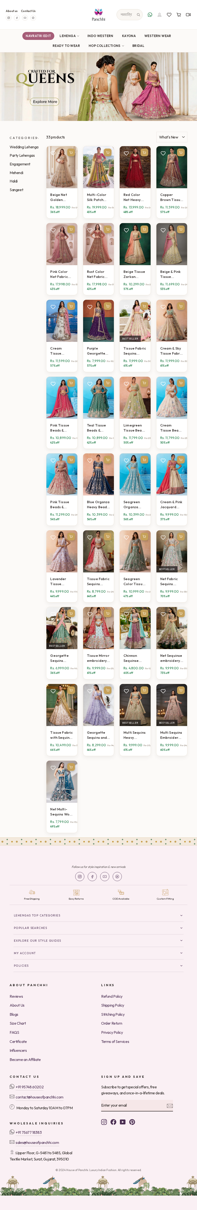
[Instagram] (9, 18)
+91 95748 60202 (29, 1087)
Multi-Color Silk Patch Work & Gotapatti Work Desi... (97, 197)
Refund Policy (112, 996)
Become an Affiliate (25, 1059)
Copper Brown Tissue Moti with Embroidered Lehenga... (171, 197)
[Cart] (179, 15)
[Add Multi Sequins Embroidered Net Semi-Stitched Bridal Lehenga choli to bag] (181, 690)
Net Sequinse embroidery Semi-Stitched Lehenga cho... (171, 658)
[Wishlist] (169, 15)
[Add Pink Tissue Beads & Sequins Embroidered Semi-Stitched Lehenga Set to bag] (71, 383)
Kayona (129, 36)
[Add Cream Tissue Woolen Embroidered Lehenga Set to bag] (71, 306)
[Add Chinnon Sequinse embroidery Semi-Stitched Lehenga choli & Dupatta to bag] (144, 613)
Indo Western (100, 36)
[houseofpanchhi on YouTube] (123, 1122)
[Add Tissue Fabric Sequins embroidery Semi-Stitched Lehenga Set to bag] (144, 306)
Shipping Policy (112, 1005)
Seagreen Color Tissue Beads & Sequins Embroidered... (135, 581)
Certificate (18, 1041)
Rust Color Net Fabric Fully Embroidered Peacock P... (98, 274)
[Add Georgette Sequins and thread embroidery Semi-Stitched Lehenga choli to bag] (107, 690)
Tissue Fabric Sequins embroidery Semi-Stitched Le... (134, 351)
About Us (17, 1005)
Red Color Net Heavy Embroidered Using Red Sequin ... (134, 197)
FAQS (14, 1032)
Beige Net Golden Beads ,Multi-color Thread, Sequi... (61, 197)
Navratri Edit (38, 36)
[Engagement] (98, 86)
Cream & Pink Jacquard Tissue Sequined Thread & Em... (171, 504)
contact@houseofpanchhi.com (39, 1097)
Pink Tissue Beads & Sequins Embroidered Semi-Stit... (61, 428)
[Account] (159, 15)
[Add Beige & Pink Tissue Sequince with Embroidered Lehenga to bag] (181, 229)
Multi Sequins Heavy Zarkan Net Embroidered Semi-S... (134, 735)
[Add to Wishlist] (53, 153)
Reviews (16, 996)
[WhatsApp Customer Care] (150, 15)
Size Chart (18, 1023)
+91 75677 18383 (29, 1132)
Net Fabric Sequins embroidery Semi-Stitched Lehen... (170, 581)
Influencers (18, 1050)
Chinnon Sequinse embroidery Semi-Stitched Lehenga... (133, 658)
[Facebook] (17, 18)
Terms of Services (115, 1041)
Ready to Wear (66, 46)
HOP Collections (105, 46)
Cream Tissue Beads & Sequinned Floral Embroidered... (171, 428)
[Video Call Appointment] (188, 15)
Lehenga (68, 36)
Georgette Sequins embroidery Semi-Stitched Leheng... (60, 658)
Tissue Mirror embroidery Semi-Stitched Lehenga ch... (98, 658)
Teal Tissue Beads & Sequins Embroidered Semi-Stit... (98, 428)
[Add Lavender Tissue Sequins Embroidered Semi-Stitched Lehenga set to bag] (71, 536)
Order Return (111, 1023)
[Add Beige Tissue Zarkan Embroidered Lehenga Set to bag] (144, 229)
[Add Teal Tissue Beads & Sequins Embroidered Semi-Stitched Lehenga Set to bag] (107, 383)
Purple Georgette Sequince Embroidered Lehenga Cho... (98, 351)
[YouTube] (25, 18)
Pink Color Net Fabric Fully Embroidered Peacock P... (61, 274)
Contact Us (28, 11)
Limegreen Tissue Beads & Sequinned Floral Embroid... (134, 428)
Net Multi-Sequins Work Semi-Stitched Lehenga (61, 812)
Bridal (138, 46)
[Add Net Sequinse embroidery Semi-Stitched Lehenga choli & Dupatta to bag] (181, 613)
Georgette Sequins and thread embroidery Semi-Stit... (97, 735)
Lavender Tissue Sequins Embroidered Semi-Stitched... (61, 581)
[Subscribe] (170, 1106)
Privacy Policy (112, 1032)
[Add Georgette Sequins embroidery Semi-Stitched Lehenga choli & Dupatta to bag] (71, 613)
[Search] (138, 14)
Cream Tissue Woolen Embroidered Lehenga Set (61, 351)
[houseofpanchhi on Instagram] (104, 1122)
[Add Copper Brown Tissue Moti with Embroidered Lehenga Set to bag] (181, 152)
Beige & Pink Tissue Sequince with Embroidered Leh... (171, 274)
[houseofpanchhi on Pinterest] (132, 1122)
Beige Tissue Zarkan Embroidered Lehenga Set (134, 274)
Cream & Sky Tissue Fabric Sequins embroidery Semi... (171, 351)
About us (12, 11)
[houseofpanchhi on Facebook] (113, 1122)
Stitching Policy (113, 1014)
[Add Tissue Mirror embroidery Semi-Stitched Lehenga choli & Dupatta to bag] (107, 613)
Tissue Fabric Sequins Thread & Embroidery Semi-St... (98, 581)
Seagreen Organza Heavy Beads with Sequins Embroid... (134, 504)
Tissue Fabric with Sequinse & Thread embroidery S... (61, 735)
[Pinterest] (33, 18)
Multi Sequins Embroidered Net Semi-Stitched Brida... (171, 735)
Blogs (14, 1014)
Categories (24, 138)
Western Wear (157, 36)
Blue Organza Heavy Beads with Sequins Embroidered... (98, 504)
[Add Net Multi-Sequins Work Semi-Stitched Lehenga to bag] (71, 767)
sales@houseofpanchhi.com (37, 1142)
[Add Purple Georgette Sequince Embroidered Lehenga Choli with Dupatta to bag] (107, 306)
